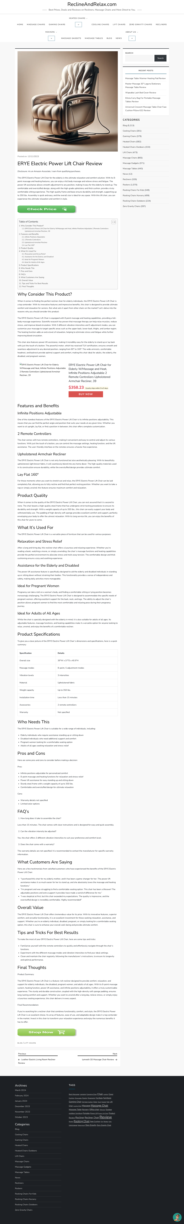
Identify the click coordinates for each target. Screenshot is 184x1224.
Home (20, 24)
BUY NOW (86, 394)
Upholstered (73, 1125)
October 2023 (21, 1117)
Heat (99, 1102)
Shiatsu (106, 1122)
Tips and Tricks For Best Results (35, 283)
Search (129, 53)
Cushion (71, 1098)
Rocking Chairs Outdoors (134, 201)
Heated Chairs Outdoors (134, 147)
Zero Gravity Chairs (140, 24)
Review (106, 1117)
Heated (103, 1102)
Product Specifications (30, 265)
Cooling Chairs (100, 24)
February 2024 (22, 1095)
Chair (100, 1094)
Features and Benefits (30, 234)
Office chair (94, 1109)
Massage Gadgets (71, 38)
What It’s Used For (28, 251)
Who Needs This (27, 268)
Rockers (50, 32)
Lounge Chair (77, 1106)
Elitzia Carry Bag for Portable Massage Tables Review (142, 100)
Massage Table (75, 1109)
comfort (105, 1094)
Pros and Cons (26, 271)
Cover (111, 1094)
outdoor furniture (75, 1113)
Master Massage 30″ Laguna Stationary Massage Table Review (143, 85)
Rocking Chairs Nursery (133, 195)
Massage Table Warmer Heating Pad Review (145, 78)
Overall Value (27, 280)
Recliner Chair (92, 1117)
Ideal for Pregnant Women (34, 259)
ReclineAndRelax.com (92, 4)
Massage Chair (99, 1105)
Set (102, 1122)
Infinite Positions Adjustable (35, 237)
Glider (95, 1102)
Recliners (161, 24)
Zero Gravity (90, 1125)
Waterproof (81, 1125)
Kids (108, 1102)
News (119, 38)
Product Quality (27, 248)
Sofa (110, 1122)
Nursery (85, 1109)
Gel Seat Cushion (87, 1102)
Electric (84, 1098)
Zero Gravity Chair (104, 1125)
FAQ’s (23, 274)
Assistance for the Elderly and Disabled (39, 257)
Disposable (78, 1098)
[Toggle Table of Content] (112, 222)
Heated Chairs (77, 18)
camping (83, 1094)
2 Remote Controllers (33, 240)
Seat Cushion (95, 1121)
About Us (131, 32)
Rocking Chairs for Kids (133, 190)
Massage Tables (94, 38)
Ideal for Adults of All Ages (34, 262)
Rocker (71, 1122)
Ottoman (102, 1110)
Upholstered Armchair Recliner (36, 242)
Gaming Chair (75, 1101)
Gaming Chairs (57, 24)
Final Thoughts (28, 286)
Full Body (99, 1098)
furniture (107, 1098)
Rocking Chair (82, 1121)
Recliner (79, 1117)
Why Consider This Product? (32, 225)
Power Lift (94, 1113)
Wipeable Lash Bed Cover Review (140, 92)
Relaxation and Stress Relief (35, 254)
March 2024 (20, 1090)
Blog (109, 38)
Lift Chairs (119, 24)
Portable (86, 1113)
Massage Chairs (36, 24)
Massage (86, 1105)
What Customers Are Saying (32, 277)
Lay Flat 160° (30, 245)
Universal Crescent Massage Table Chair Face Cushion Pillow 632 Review (145, 109)
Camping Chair (91, 1094)
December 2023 (22, 1106)
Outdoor (109, 1109)
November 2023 (22, 1111)
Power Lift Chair (103, 1113)
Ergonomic (91, 1098)
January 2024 (21, 1101)
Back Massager (74, 1094)
